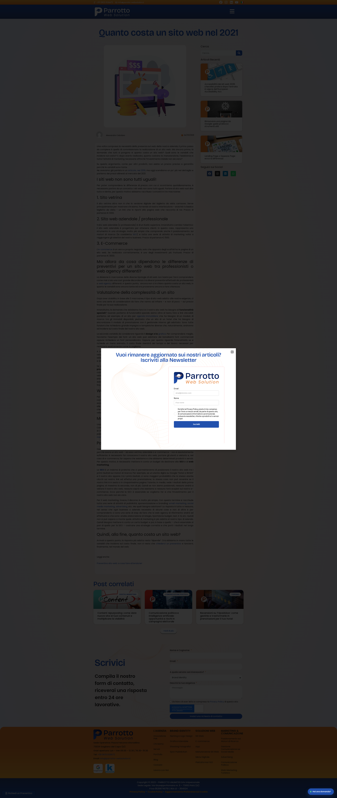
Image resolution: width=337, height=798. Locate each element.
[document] (168, 399)
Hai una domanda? (322, 791)
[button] (232, 352)
